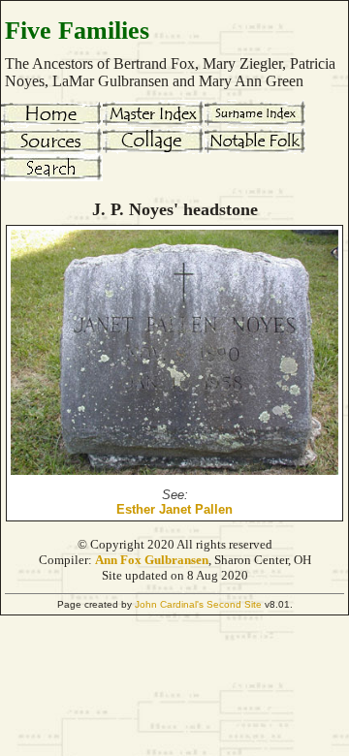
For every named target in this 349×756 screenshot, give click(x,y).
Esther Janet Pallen (174, 509)
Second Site (234, 604)
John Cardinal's (169, 604)
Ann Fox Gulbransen (151, 559)
